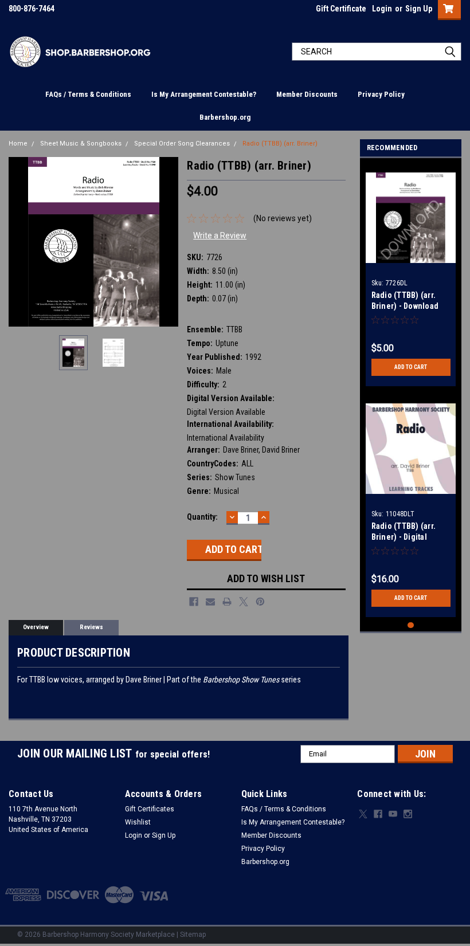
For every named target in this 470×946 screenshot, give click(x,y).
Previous (20, 241)
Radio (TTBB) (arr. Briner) (280, 143)
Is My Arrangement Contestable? (203, 94)
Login (382, 8)
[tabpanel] (411, 275)
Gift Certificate (341, 8)
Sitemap (193, 935)
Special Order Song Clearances (182, 143)
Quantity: (202, 516)
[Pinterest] (260, 601)
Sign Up (418, 8)
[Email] (210, 601)
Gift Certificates (149, 809)
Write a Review (219, 235)
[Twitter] (243, 601)
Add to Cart (410, 367)
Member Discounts (307, 94)
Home (18, 143)
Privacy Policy (381, 94)
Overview (36, 627)
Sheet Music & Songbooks (81, 143)
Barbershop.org (224, 117)
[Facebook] (193, 601)
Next (166, 241)
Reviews (91, 627)
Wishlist (138, 822)
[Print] (227, 601)
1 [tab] (411, 625)
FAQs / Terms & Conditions (88, 94)
